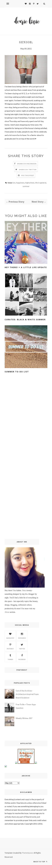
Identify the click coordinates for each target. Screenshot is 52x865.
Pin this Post (27, 175)
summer (26, 186)
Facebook (22, 659)
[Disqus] (26, 421)
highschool (29, 183)
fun (14, 183)
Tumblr (10, 659)
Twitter (22, 649)
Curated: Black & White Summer (25, 319)
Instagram (22, 638)
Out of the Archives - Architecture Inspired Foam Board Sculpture (27, 694)
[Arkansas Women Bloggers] (26, 763)
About (7, 612)
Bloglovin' (10, 638)
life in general (40, 183)
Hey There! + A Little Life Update (26, 267)
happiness (20, 183)
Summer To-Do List (17, 371)
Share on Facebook (27, 164)
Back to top (39, 862)
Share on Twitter (28, 170)
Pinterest (10, 649)
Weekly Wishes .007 (24, 718)
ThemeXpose (27, 853)
